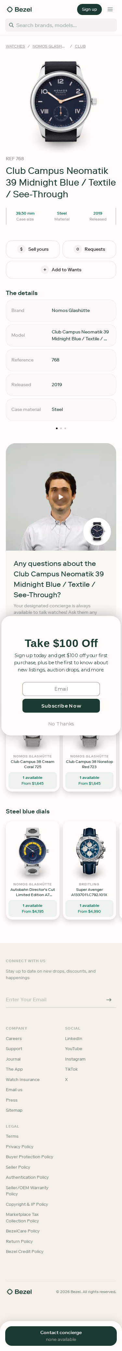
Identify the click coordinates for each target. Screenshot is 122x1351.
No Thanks (61, 723)
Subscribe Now (61, 705)
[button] (61, 643)
